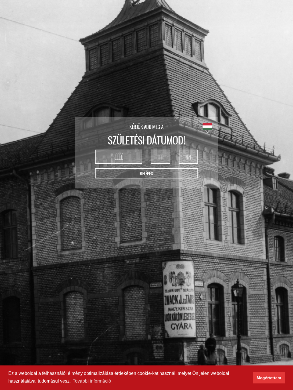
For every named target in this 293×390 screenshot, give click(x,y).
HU (207, 126)
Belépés (146, 173)
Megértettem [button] (269, 377)
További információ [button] (92, 381)
